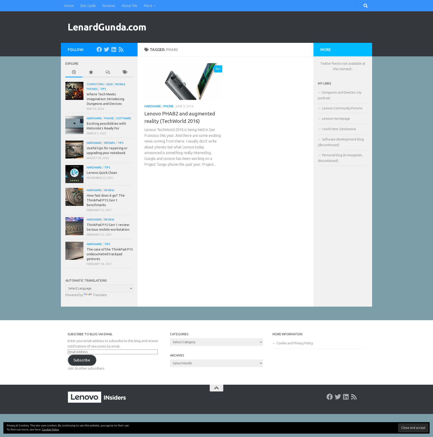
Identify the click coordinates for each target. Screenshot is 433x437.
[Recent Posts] (73, 72)
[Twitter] (106, 49)
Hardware (152, 106)
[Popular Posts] (90, 72)
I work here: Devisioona (339, 129)
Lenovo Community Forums (342, 108)
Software (123, 118)
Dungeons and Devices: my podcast (339, 95)
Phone (169, 106)
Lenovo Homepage (336, 118)
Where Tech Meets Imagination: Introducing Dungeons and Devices (105, 99)
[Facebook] (99, 49)
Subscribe (82, 360)
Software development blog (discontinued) (341, 142)
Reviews (108, 6)
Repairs (109, 142)
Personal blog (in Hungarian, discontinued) (340, 158)
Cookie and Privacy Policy (294, 343)
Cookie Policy (50, 429)
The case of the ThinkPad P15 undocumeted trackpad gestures (110, 254)
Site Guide (88, 6)
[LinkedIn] (113, 49)
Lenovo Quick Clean (102, 173)
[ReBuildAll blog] (121, 49)
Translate (100, 295)
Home (69, 6)
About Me (129, 6)
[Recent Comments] (107, 72)
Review (109, 190)
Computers (95, 84)
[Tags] (124, 72)
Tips (103, 88)
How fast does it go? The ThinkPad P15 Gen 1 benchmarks (106, 200)
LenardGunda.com (107, 27)
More (148, 6)
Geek (109, 84)
